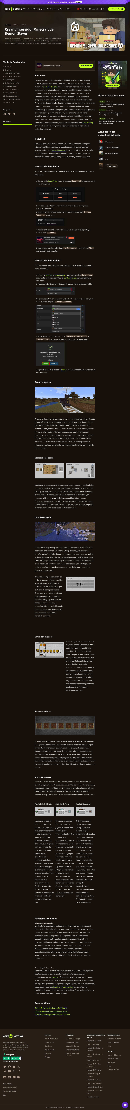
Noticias (67, 9)
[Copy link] (47, 75)
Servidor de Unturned (94, 1083)
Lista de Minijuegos (72, 1046)
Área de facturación (114, 1039)
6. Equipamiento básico (11, 83)
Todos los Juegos (93, 1097)
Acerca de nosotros (51, 1039)
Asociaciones (49, 1050)
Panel (104, 9)
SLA (4, 1095)
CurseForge (52, 181)
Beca (109, 1066)
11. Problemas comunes (11, 99)
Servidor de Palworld (94, 1070)
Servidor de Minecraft (94, 1041)
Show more (112, 166)
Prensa (47, 1057)
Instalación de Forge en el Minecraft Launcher (52, 1014)
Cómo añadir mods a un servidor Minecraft (51, 1011)
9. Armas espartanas (10, 93)
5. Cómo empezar (9, 80)
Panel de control (113, 1042)
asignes (55, 977)
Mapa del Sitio (7, 1084)
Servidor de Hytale (93, 1044)
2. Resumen (7, 70)
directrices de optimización (62, 987)
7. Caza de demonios (10, 86)
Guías (109, 1046)
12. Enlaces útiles (9, 102)
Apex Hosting (88, 122)
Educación (111, 1062)
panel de (49, 275)
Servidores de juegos (37, 9)
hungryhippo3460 (58, 150)
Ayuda (59, 9)
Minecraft (26, 9)
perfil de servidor (70, 278)
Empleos (48, 1053)
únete (63, 370)
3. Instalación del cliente (11, 73)
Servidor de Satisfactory (95, 1087)
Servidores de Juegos (73, 1039)
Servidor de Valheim (93, 1060)
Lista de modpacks (72, 1042)
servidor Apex (60, 275)
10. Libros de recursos (10, 96)
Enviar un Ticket (113, 1059)
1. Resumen (7, 67)
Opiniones (48, 1046)
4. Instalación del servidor (12, 76)
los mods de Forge (50, 87)
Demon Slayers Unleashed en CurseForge (51, 1008)
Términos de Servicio (9, 1091)
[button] (38, 9)
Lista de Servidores (72, 1050)
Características (51, 9)
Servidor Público (113, 1070)
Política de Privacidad (10, 1088)
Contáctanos (49, 1042)
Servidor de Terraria (93, 1080)
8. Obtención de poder (10, 89)
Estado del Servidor (114, 1055)
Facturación (95, 9)
